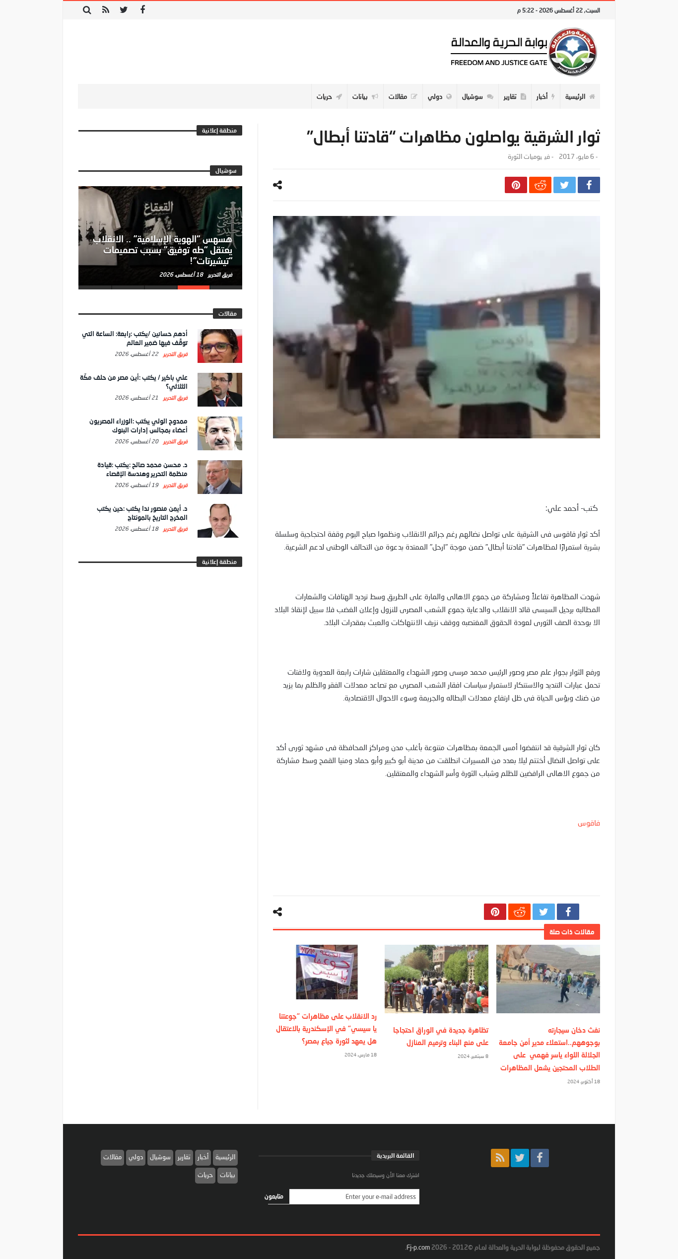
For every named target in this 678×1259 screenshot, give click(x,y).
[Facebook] (142, 10)
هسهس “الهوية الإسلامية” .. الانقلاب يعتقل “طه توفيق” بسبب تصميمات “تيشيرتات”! (162, 249)
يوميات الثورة (525, 156)
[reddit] (540, 185)
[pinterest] (516, 185)
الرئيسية (225, 1157)
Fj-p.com (418, 1247)
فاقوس (589, 822)
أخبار (203, 1157)
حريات (205, 1175)
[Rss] (105, 10)
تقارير (184, 1157)
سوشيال (160, 1157)
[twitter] (564, 185)
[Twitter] (124, 10)
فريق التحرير (219, 274)
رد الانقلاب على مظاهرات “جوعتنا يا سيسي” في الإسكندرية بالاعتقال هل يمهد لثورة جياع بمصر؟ (326, 1028)
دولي (136, 1157)
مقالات (112, 1157)
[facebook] (589, 185)
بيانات (227, 1175)
